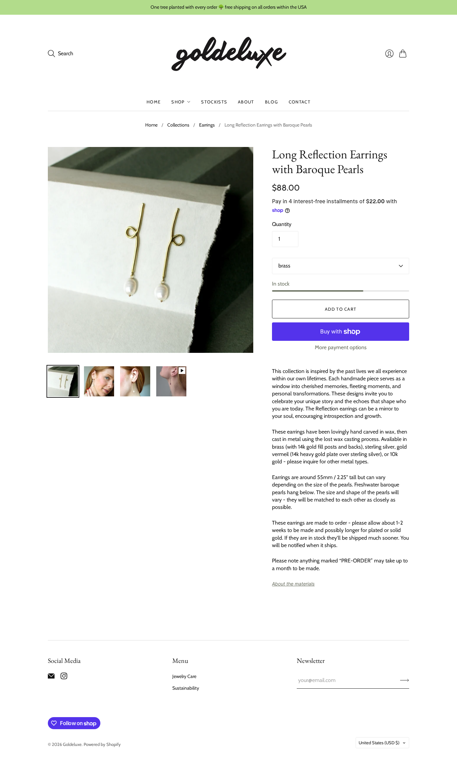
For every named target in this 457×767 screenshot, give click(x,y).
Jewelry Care (184, 676)
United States (379, 742)
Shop (177, 101)
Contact (299, 101)
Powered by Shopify (102, 744)
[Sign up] (404, 680)
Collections (178, 125)
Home (154, 101)
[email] (51, 677)
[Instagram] (64, 677)
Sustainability (185, 688)
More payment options (341, 347)
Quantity (281, 224)
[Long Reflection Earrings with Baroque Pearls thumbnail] (63, 381)
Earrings (207, 125)
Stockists (214, 101)
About (246, 101)
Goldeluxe (72, 744)
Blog (271, 101)
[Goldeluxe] (229, 54)
